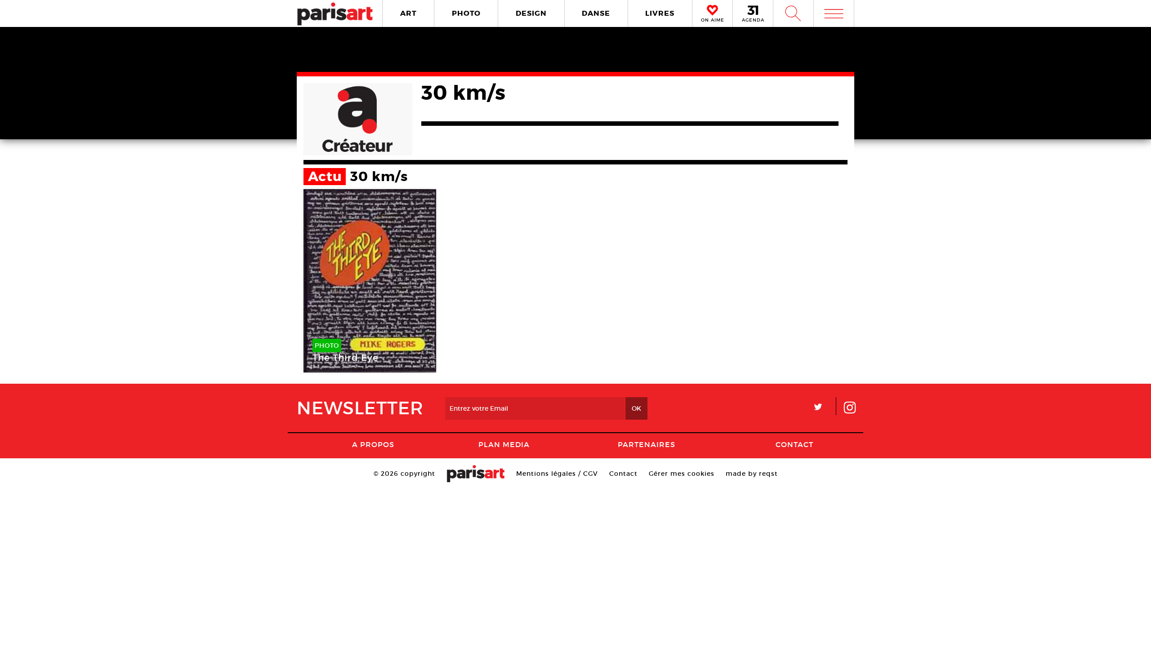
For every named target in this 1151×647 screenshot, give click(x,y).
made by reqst (752, 474)
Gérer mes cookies (681, 474)
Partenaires (646, 444)
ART (408, 13)
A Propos (373, 444)
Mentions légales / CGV (557, 474)
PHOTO (466, 13)
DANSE (596, 13)
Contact (794, 444)
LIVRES (659, 13)
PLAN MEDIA (504, 444)
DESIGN (531, 13)
